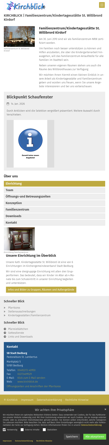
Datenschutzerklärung (91, 425)
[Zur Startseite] (25, 6)
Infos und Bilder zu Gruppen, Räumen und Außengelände (41, 289)
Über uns (11, 176)
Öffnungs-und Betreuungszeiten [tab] (28, 196)
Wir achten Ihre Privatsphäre (54, 410)
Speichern (72, 436)
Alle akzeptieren (94, 436)
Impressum (7, 441)
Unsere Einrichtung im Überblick (31, 256)
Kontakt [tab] (11, 222)
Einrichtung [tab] (14, 183)
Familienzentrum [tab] (17, 209)
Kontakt (12, 347)
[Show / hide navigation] (102, 5)
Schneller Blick (14, 301)
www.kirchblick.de (27, 381)
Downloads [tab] (13, 216)
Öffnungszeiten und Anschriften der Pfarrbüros (34, 386)
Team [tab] (9, 190)
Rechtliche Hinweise (44, 441)
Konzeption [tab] (14, 203)
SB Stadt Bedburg (17, 353)
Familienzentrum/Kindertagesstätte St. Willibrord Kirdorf (69, 30)
